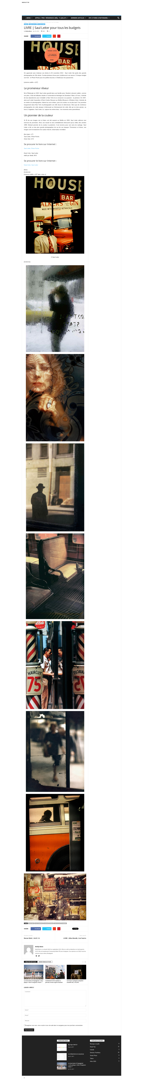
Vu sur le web (41, 24)
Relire (26, 24)
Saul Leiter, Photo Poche (31, 148)
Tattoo (91, 1058)
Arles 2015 (93, 1061)
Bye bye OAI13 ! (72, 1044)
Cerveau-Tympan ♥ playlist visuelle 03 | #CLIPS (75, 981)
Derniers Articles (77, 18)
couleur (46, 923)
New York (31, 923)
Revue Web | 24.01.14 (32, 938)
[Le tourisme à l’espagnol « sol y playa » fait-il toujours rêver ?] (33, 972)
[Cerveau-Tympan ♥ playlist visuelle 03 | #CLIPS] (76, 972)
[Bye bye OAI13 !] (62, 1047)
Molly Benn (28, 31)
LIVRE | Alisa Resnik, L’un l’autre (74, 938)
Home (25, 22)
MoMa (51, 923)
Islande (92, 1049)
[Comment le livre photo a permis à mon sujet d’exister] (55, 972)
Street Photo (93, 1055)
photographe (38, 923)
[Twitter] (39, 956)
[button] (118, 18)
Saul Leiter (57, 923)
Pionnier (64, 923)
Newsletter (25, 2)
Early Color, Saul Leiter (31, 165)
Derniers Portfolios (95, 1052)
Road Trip (92, 1047)
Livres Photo (32, 24)
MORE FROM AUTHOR (45, 962)
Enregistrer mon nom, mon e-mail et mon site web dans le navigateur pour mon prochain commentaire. (54, 1025)
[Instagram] (36, 956)
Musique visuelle (94, 1044)
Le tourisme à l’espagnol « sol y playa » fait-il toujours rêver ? (33, 981)
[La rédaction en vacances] (62, 1056)
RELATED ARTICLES (30, 962)
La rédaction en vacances (76, 1054)
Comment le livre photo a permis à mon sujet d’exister (54, 981)
